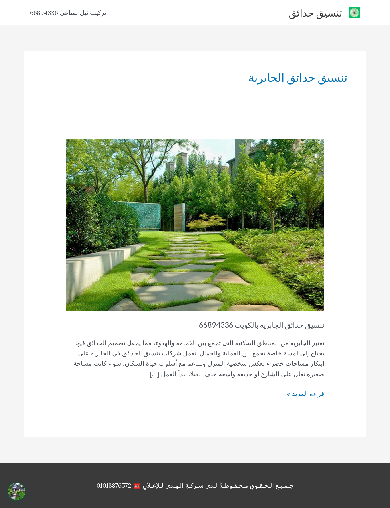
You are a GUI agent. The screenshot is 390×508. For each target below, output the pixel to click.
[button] (16, 491)
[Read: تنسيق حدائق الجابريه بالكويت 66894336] (195, 224)
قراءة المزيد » (305, 394)
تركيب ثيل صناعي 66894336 (68, 13)
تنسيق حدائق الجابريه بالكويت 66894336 (261, 324)
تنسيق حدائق (315, 13)
